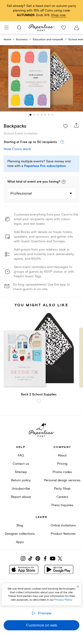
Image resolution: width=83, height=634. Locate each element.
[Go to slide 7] (52, 115)
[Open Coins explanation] (62, 142)
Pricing (62, 464)
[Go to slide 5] (45, 115)
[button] (63, 181)
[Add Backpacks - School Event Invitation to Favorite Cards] (65, 126)
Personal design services (62, 480)
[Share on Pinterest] (38, 558)
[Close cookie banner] (78, 586)
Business (22, 39)
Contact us (21, 464)
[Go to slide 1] (30, 115)
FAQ (21, 455)
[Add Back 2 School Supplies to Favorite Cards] (39, 401)
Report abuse (21, 497)
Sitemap (21, 472)
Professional (21, 193)
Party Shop (62, 489)
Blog (20, 525)
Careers (62, 497)
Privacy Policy (63, 600)
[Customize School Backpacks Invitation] (41, 78)
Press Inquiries (62, 505)
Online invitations (63, 525)
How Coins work (17, 149)
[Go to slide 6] (49, 115)
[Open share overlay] (76, 125)
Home (7, 39)
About (62, 455)
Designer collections (20, 534)
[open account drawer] (76, 27)
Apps (20, 542)
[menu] (6, 27)
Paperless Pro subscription (45, 166)
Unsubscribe (21, 489)
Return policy (21, 480)
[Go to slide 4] (41, 115)
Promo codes (62, 472)
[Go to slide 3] (38, 115)
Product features (63, 534)
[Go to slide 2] (34, 115)
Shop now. (58, 15)
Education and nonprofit (48, 39)
